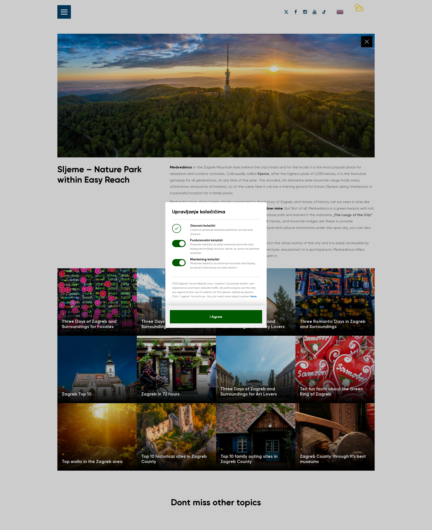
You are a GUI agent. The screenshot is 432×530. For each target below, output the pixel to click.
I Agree (216, 317)
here (253, 296)
